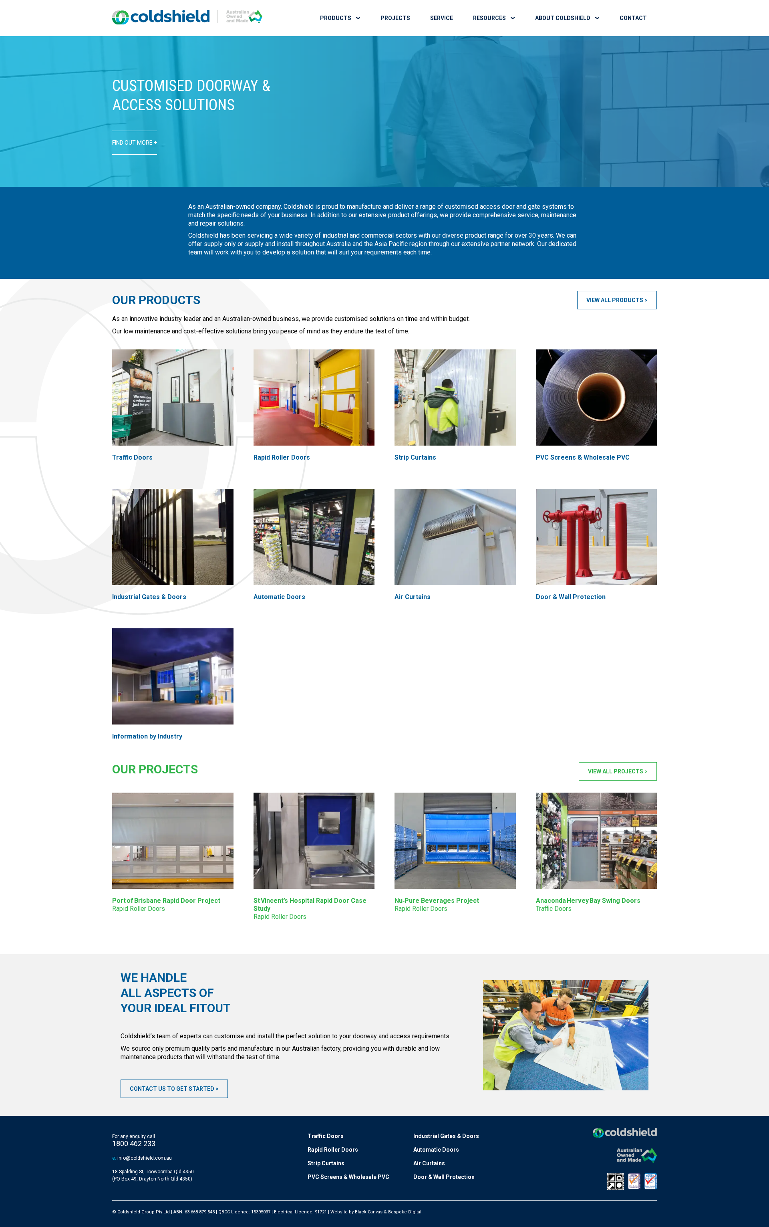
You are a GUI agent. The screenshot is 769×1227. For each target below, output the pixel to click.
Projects (395, 18)
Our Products (156, 300)
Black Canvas (368, 1212)
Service (441, 18)
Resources (489, 18)
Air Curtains (429, 1163)
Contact (633, 18)
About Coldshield (562, 18)
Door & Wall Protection (444, 1177)
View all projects (615, 771)
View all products (614, 300)
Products (335, 18)
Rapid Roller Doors (333, 1149)
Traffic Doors (326, 1136)
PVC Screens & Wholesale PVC (348, 1177)
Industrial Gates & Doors (446, 1136)
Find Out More (132, 142)
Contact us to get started (172, 1089)
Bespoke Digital (404, 1212)
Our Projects (155, 769)
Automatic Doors (436, 1149)
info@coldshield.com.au (144, 1158)
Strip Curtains (326, 1163)
